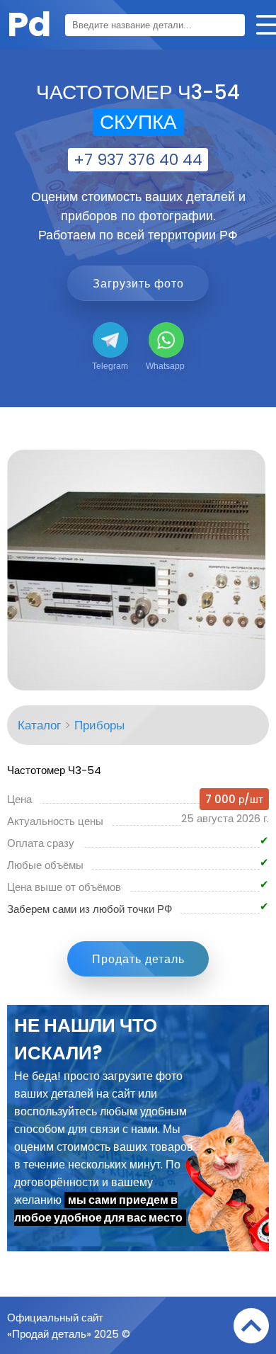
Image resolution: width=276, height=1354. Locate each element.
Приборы (99, 725)
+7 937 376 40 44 (138, 160)
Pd (29, 24)
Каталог (39, 725)
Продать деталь (138, 959)
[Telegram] (110, 340)
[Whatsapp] (166, 340)
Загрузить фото (138, 283)
